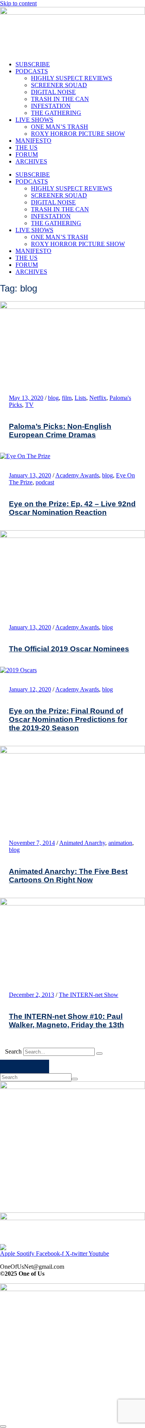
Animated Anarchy (82, 843)
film (67, 398)
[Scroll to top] (3, 1426)
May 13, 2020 (26, 398)
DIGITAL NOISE (53, 92)
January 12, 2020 (30, 689)
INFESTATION (51, 106)
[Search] (99, 1053)
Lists (80, 398)
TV (29, 404)
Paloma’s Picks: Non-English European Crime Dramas (60, 430)
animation (120, 843)
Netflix (97, 398)
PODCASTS (31, 71)
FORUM (26, 154)
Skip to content (18, 3)
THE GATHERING (56, 113)
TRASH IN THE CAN (60, 99)
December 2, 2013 (31, 994)
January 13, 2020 (30, 475)
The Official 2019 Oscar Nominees (69, 649)
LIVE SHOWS (34, 119)
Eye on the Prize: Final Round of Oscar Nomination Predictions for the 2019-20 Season (68, 719)
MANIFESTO (33, 140)
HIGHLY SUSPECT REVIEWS (71, 78)
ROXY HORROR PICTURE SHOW (78, 133)
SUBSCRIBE (32, 64)
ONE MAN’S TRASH (59, 126)
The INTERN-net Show (88, 994)
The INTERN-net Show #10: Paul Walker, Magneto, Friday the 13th (66, 1020)
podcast (45, 482)
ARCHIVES (31, 161)
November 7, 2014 (32, 843)
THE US (26, 147)
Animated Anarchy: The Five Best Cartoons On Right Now (68, 875)
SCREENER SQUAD (59, 85)
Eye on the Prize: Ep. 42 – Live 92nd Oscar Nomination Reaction (72, 508)
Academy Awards (77, 475)
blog (53, 398)
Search (13, 1051)
